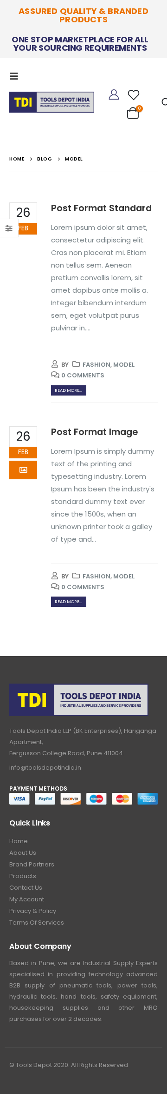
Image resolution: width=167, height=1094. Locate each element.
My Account (26, 899)
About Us (22, 852)
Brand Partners (31, 864)
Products (22, 876)
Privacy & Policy (32, 910)
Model (124, 364)
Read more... (68, 390)
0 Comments (82, 375)
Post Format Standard (101, 208)
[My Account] (114, 95)
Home (18, 841)
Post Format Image (94, 432)
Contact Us (25, 887)
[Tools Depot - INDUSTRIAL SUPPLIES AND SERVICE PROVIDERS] (51, 100)
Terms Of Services (36, 922)
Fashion (96, 364)
